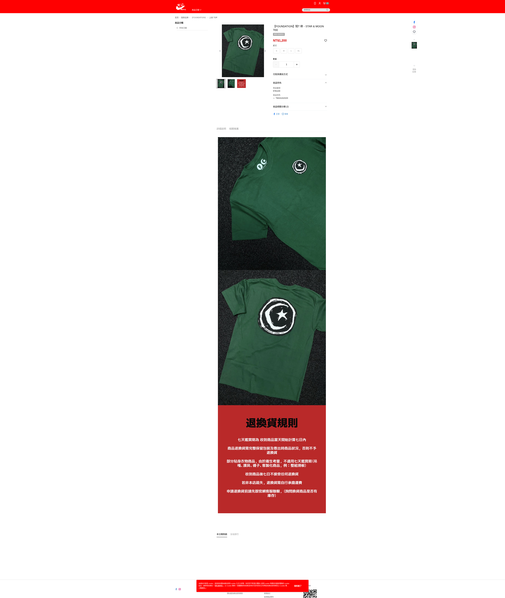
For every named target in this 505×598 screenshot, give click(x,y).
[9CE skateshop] (181, 7)
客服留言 (267, 593)
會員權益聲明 (269, 597)
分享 (278, 114)
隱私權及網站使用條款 (235, 593)
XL (298, 51)
